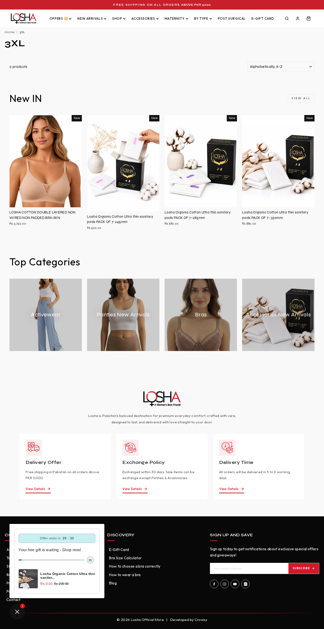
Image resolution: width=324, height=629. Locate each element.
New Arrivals (90, 18)
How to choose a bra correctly (134, 566)
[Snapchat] (245, 584)
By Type (201, 18)
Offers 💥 (59, 18)
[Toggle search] (287, 18)
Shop (117, 18)
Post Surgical (232, 18)
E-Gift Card (262, 18)
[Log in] (297, 18)
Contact (13, 599)
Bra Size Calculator (125, 558)
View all (301, 98)
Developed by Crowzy (188, 619)
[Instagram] (224, 584)
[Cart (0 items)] (308, 18)
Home (9, 32)
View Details (35, 489)
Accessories (143, 18)
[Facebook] (214, 584)
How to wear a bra (124, 575)
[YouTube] (235, 584)
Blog (113, 583)
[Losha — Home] (26, 18)
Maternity (175, 18)
